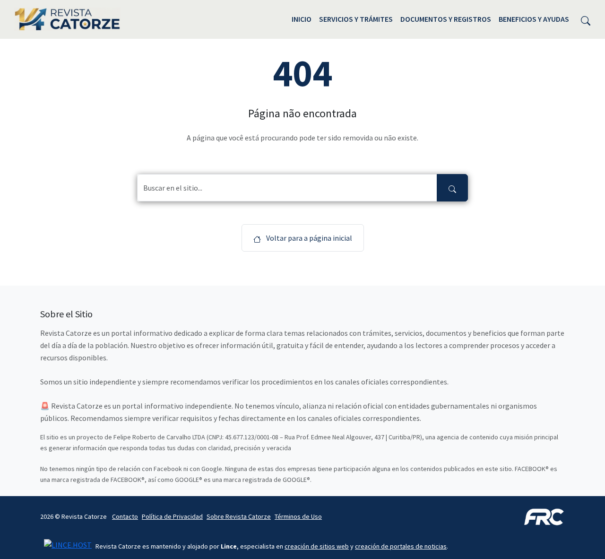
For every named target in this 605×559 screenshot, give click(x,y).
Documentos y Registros (445, 19)
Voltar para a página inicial (308, 238)
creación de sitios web (317, 546)
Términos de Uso (298, 516)
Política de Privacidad (172, 516)
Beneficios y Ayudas (534, 19)
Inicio (301, 19)
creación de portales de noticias (401, 546)
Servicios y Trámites (356, 19)
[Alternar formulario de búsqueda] (585, 19)
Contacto (125, 516)
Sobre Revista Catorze (239, 516)
